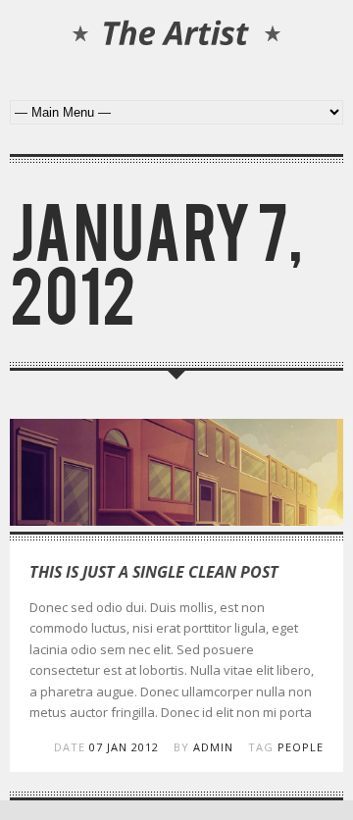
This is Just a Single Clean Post (153, 572)
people (300, 747)
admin (213, 747)
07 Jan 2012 (124, 747)
